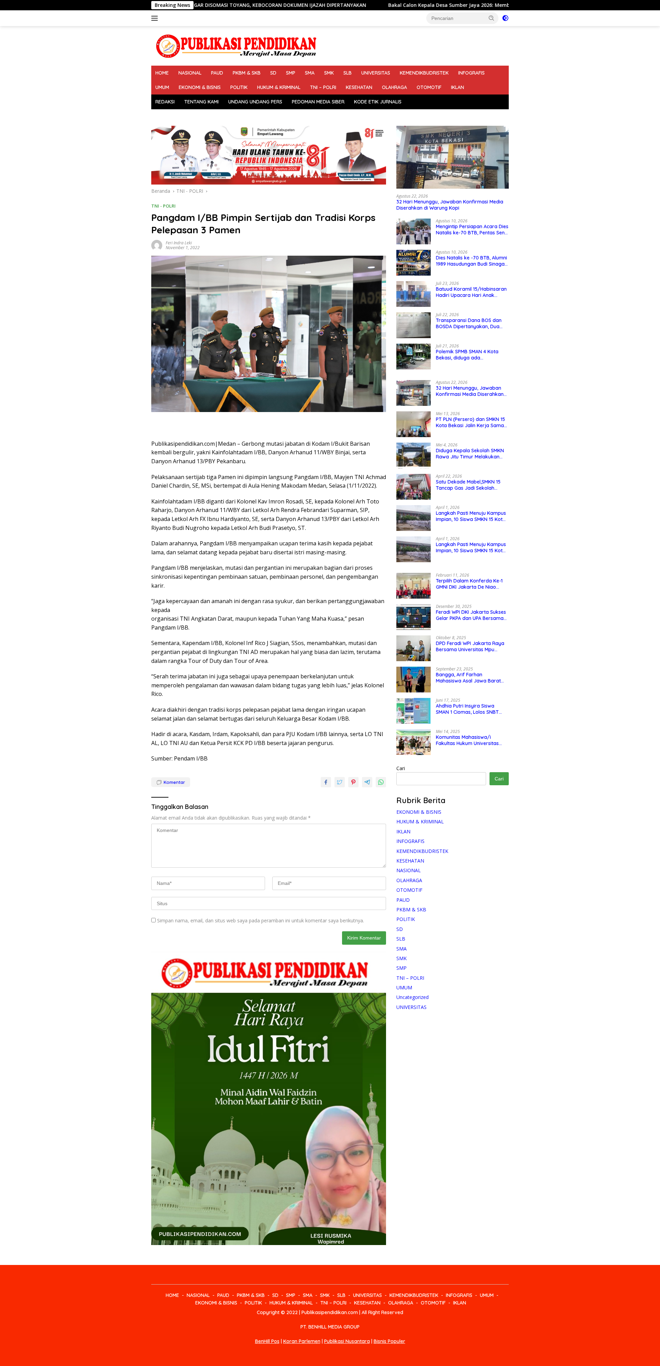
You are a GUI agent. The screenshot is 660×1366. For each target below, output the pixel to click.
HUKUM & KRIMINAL (278, 87)
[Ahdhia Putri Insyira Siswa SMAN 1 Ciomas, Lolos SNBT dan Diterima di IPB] (413, 711)
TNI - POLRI (163, 206)
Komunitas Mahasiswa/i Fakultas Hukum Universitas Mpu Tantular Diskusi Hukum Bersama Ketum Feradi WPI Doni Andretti (468, 740)
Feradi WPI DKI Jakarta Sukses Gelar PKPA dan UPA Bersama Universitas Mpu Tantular (471, 615)
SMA (310, 73)
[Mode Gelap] (505, 18)
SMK (329, 73)
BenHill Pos (267, 1341)
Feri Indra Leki (179, 243)
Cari (400, 768)
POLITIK (239, 87)
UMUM (162, 87)
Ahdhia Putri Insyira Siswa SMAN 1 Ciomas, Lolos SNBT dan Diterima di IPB (467, 709)
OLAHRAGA (394, 87)
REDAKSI (165, 102)
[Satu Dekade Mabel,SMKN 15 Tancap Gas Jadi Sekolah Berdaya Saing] (413, 487)
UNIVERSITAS (375, 73)
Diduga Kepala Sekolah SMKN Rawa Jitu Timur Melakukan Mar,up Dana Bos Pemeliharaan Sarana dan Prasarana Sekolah (472, 453)
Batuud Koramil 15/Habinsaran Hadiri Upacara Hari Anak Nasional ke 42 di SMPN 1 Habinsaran (471, 292)
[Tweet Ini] (339, 782)
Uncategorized (412, 997)
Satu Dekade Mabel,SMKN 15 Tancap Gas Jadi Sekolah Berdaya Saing (468, 485)
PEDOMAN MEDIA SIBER (318, 102)
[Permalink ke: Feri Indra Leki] (156, 245)
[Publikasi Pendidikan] (235, 45)
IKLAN (457, 87)
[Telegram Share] (367, 782)
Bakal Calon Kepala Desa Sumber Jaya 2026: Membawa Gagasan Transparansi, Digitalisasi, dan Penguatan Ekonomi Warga (456, 5)
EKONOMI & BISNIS (200, 87)
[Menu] (156, 18)
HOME (162, 73)
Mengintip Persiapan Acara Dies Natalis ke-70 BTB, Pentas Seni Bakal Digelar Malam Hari (472, 229)
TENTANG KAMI (201, 102)
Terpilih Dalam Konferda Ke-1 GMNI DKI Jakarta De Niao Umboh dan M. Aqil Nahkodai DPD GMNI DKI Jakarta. (469, 584)
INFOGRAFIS (471, 73)
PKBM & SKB (247, 73)
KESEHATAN (359, 87)
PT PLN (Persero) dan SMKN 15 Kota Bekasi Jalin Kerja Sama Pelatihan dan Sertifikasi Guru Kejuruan (470, 422)
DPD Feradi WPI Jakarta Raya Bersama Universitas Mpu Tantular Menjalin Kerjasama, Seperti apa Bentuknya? (470, 646)
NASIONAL (189, 73)
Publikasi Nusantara (347, 1341)
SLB (347, 73)
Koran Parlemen (301, 1341)
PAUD (217, 73)
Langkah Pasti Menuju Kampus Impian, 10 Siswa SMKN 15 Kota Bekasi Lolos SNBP (471, 516)
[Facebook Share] (326, 782)
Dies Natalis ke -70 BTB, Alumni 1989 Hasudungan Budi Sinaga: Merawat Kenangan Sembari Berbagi (471, 261)
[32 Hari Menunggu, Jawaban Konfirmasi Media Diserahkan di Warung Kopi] (452, 157)
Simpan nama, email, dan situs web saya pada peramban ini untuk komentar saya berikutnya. (260, 920)
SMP (290, 73)
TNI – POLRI (323, 87)
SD (273, 73)
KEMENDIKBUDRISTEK (424, 73)
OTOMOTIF (429, 87)
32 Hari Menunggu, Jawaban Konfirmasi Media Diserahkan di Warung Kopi (449, 205)
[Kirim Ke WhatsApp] (381, 782)
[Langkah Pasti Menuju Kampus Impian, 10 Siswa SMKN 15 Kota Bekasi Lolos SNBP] (413, 518)
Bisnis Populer (389, 1341)
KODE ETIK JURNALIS (378, 102)
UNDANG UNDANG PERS (255, 102)
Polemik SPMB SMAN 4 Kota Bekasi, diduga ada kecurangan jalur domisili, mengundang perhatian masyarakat (467, 354)
